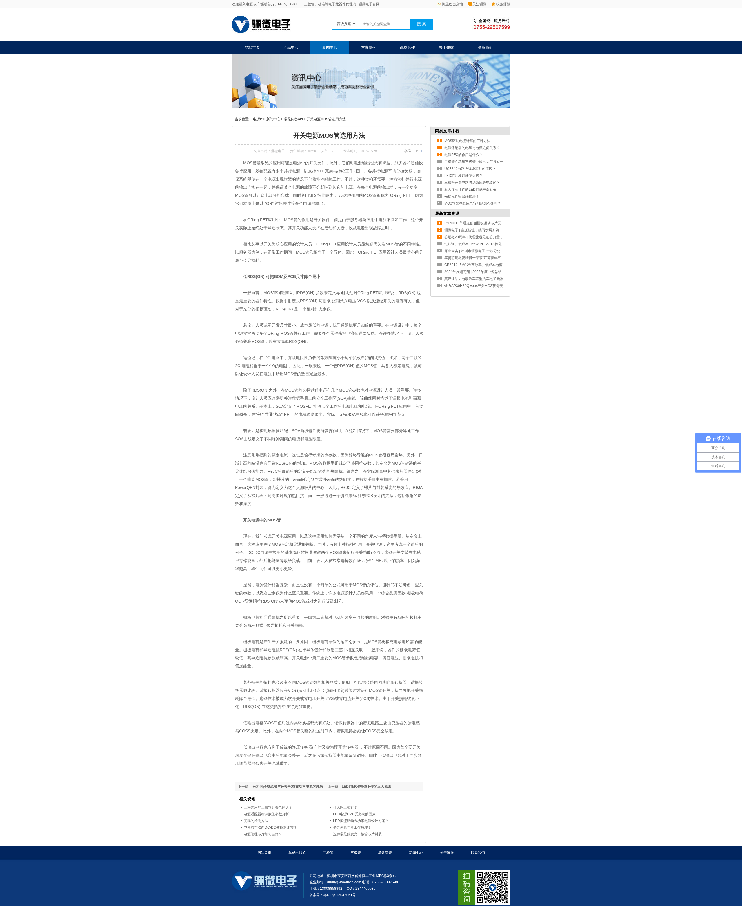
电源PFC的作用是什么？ (463, 155)
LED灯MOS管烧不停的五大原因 (366, 787)
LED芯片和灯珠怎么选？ (463, 176)
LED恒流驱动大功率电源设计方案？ (361, 821)
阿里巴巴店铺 (452, 4)
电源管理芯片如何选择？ (263, 834)
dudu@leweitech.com (344, 882)
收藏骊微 (503, 4)
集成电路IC (297, 853)
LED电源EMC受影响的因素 (354, 814)
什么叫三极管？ (345, 807)
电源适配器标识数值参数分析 (266, 814)
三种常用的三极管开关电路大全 (268, 807)
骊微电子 (278, 151)
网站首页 (252, 47)
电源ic (258, 119)
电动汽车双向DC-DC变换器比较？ (270, 827)
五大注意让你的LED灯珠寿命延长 (470, 190)
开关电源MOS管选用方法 (326, 119)
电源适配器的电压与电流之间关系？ (472, 148)
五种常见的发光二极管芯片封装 (357, 834)
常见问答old (293, 119)
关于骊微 (446, 47)
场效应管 (385, 853)
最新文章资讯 (447, 213)
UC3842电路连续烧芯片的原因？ (470, 169)
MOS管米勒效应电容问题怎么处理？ (472, 203)
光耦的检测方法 (256, 821)
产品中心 (291, 47)
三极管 (355, 853)
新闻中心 (329, 47)
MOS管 (270, 292)
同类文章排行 (447, 131)
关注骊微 (479, 4)
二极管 (328, 853)
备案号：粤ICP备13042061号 (333, 895)
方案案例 (368, 47)
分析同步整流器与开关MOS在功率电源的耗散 (287, 787)
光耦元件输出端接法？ (461, 196)
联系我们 (485, 47)
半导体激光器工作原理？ (352, 827)
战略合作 (407, 47)
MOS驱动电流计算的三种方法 (467, 141)
